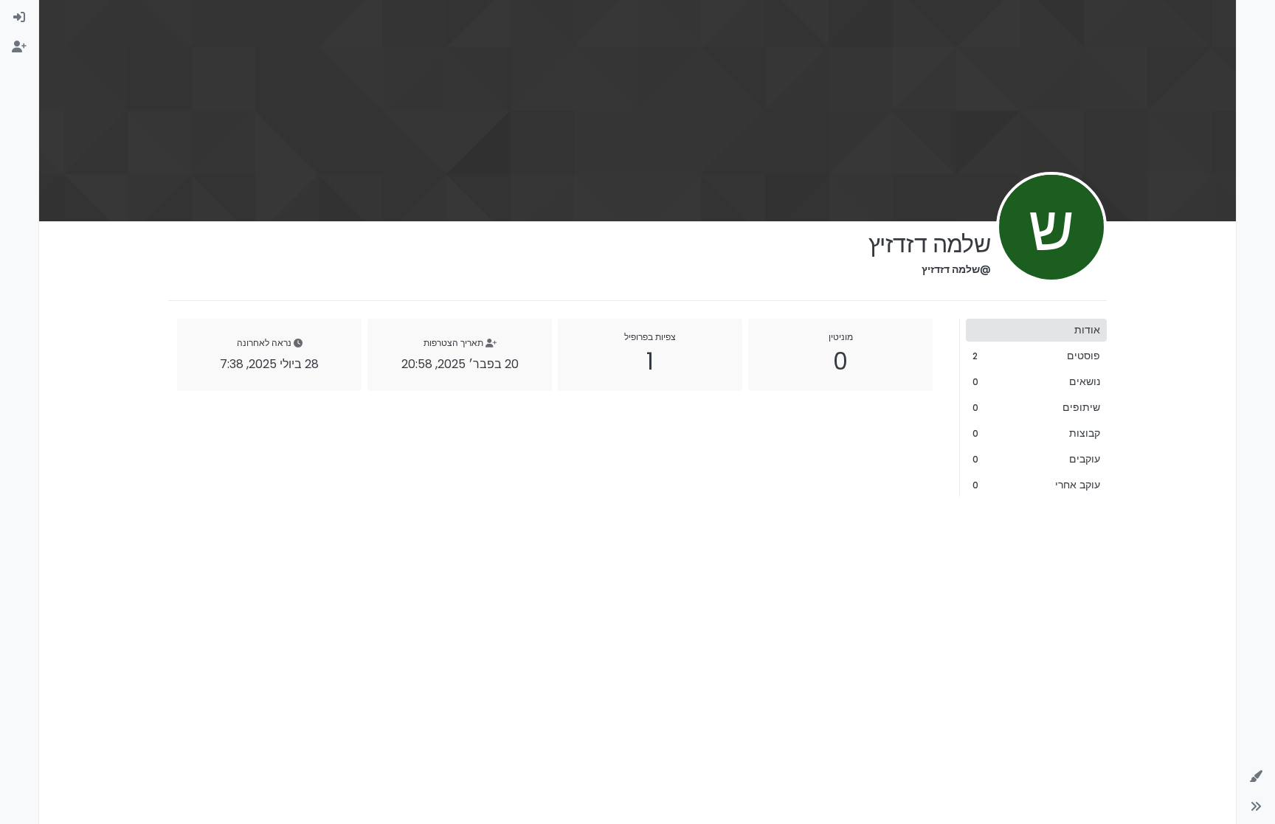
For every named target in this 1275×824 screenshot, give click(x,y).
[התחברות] (19, 18)
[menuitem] (19, 18)
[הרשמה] (19, 47)
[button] (1256, 777)
